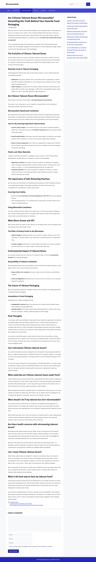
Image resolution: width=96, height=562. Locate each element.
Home (8, 10)
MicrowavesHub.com (45, 559)
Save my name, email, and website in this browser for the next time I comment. (31, 546)
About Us (36, 10)
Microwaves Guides (26, 10)
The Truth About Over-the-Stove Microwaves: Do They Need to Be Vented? (26, 505)
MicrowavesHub (12, 4)
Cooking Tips (16, 10)
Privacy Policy (52, 10)
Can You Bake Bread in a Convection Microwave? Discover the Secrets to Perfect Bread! (77, 50)
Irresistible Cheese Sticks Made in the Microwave (21, 503)
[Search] (88, 4)
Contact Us (43, 10)
